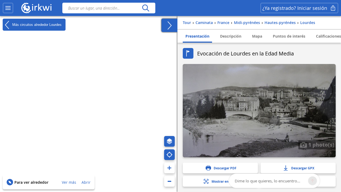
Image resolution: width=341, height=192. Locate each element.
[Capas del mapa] (169, 141)
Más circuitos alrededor (36, 24)
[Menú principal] (8, 8)
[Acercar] (169, 168)
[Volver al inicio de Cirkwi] (36, 8)
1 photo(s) (320, 144)
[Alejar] (169, 181)
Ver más (69, 182)
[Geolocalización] (169, 154)
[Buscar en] (145, 8)
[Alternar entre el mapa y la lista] (169, 25)
